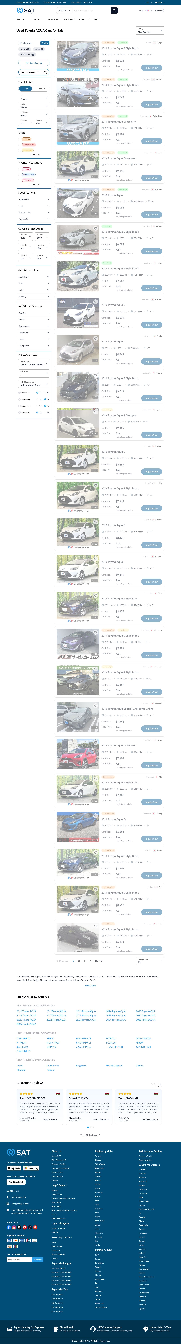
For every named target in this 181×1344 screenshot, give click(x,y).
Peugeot (98, 1208)
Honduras (143, 1233)
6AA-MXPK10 (83, 1046)
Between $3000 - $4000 (61, 1280)
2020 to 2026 (57, 1311)
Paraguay (142, 1281)
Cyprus (142, 1205)
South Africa (144, 1293)
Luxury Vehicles (28, 145)
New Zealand (144, 1269)
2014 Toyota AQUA (116, 1011)
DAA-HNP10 (23, 1051)
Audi (97, 1204)
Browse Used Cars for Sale (28, 2)
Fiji (140, 1213)
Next (97, 960)
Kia (96, 1241)
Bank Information (59, 1218)
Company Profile (58, 1164)
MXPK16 (111, 1042)
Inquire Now (152, 67)
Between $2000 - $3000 (61, 1276)
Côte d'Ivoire (144, 1201)
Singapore (28, 180)
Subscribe (38, 1260)
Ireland (142, 1237)
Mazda (97, 1180)
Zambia (140, 1065)
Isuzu (97, 1188)
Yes (40, 393)
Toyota (98, 1156)
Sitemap (55, 1190)
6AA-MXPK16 (83, 1042)
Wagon (98, 1267)
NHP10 (50, 1038)
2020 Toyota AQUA (145, 1015)
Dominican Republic (147, 1209)
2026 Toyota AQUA (26, 1023)
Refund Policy (57, 1176)
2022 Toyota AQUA (56, 1019)
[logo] (19, 1154)
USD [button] (147, 2)
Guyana (142, 1229)
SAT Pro (55, 1232)
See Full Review (50, 1119)
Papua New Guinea (146, 1277)
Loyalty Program (58, 1228)
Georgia (142, 1217)
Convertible (100, 1279)
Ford (97, 1212)
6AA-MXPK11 (83, 1038)
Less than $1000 (58, 1268)
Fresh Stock (123, 43)
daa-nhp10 (22, 1046)
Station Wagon (101, 1307)
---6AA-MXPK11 (114, 1046)
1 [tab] (89, 1128)
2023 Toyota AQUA (86, 1019)
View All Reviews (88, 1135)
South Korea (29, 175)
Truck (97, 1299)
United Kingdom (114, 1065)
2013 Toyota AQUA (86, 1011)
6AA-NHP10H (143, 1046)
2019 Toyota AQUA (116, 1015)
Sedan (97, 1259)
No (48, 393)
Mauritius (143, 1257)
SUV (97, 1255)
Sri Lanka (142, 1296)
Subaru (98, 1176)
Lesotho (142, 1249)
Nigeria (142, 1273)
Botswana (143, 1181)
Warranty (25, 412)
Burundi (142, 1185)
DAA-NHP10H (143, 1038)
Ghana (141, 1221)
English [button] (158, 2)
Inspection (25, 406)
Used (25, 88)
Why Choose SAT (59, 1160)
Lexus (97, 1196)
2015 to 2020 (57, 1307)
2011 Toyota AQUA (26, 1011)
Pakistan (50, 1069)
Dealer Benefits (145, 1160)
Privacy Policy (57, 1172)
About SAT (56, 1156)
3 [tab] (94, 1128)
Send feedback (16, 1182)
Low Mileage (27, 150)
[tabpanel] (40, 1107)
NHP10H (21, 1042)
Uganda (142, 1308)
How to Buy (56, 1202)
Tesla (97, 1245)
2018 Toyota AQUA (86, 1015)
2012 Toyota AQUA (56, 1011)
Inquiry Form (57, 1194)
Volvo (97, 1217)
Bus (96, 1283)
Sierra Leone (144, 1285)
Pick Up (98, 1275)
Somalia (142, 1289)
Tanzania (142, 1304)
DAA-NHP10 (23, 1038)
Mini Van (98, 1291)
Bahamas (142, 1177)
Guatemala (143, 1225)
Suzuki (97, 1184)
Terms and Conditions (60, 1168)
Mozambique (144, 1261)
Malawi (141, 1253)
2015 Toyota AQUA (145, 1011)
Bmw (97, 1200)
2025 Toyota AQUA (145, 1019)
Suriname (142, 1300)
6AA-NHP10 (52, 1042)
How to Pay (56, 1206)
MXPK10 (51, 1046)
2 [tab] (92, 1128)
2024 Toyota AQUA (116, 1019)
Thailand (21, 1069)
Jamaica (142, 1241)
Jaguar (98, 1225)
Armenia (142, 1169)
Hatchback (99, 1263)
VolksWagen (100, 1164)
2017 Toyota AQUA (56, 1015)
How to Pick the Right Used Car (64, 1210)
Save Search (36, 63)
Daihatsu (99, 1192)
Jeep (97, 1229)
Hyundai (98, 1237)
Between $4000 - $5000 (61, 1284)
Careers (55, 1180)
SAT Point (26, 139)
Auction (41, 88)
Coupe (98, 1271)
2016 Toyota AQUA (26, 1015)
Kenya (141, 1245)
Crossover (99, 1303)
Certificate (25, 399)
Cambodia (143, 1189)
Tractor (98, 1295)
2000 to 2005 (57, 1294)
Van (96, 1287)
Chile (141, 1197)
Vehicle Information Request (63, 1198)
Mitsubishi (99, 1168)
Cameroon (143, 1193)
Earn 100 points (108, 43)
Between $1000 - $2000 (61, 1272)
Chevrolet (99, 1233)
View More (90, 985)
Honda (98, 1172)
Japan (27, 169)
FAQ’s (54, 1214)
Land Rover (99, 1221)
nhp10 (139, 1042)
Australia (142, 1173)
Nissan (98, 1160)
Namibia (142, 1265)
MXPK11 (111, 1038)
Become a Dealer (146, 1156)
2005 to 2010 (57, 1299)
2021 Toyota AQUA (26, 1019)
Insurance (25, 393)
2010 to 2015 (57, 1303)
